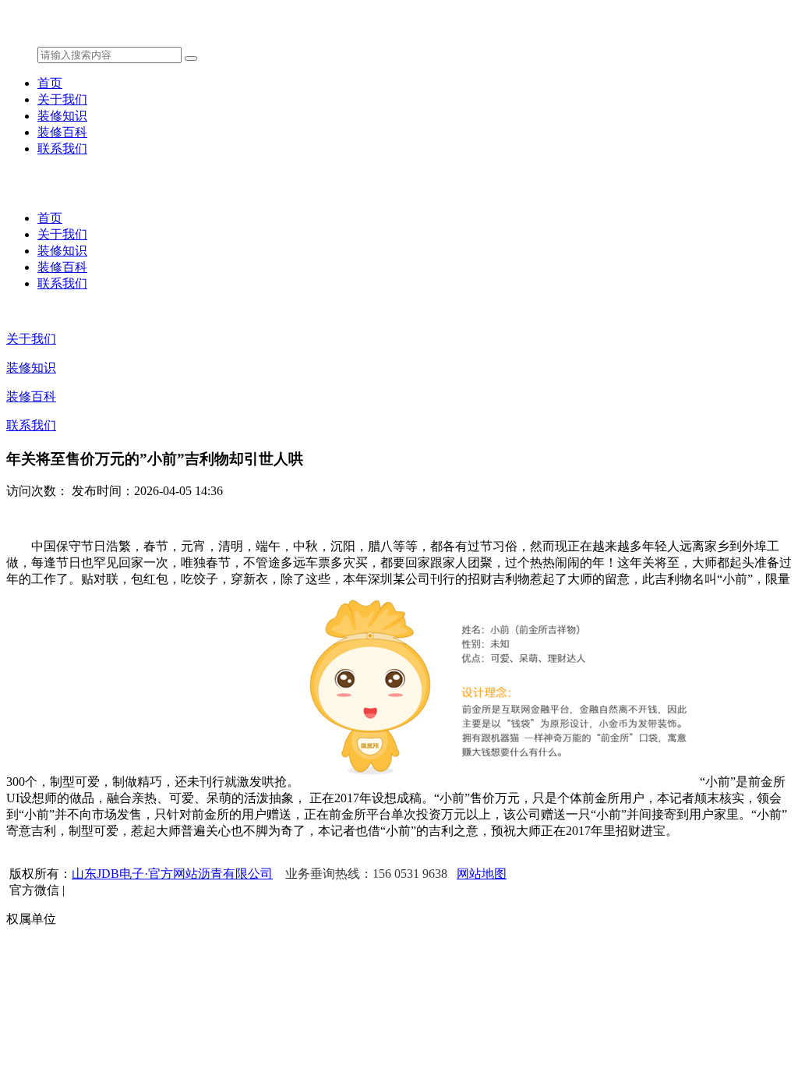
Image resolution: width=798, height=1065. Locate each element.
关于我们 (62, 99)
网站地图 (482, 873)
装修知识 (62, 115)
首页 (49, 83)
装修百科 (62, 132)
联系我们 (62, 148)
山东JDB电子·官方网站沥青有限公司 (172, 873)
